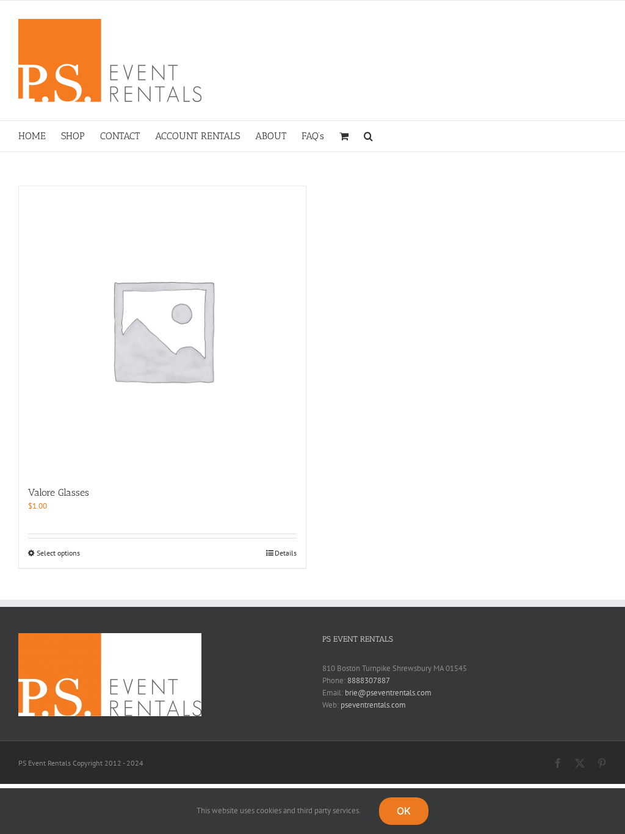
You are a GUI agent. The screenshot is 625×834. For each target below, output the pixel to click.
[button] (368, 136)
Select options (58, 552)
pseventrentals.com (373, 705)
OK (404, 811)
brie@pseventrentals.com (388, 692)
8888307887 (368, 680)
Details (286, 552)
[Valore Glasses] (162, 329)
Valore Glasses (58, 492)
